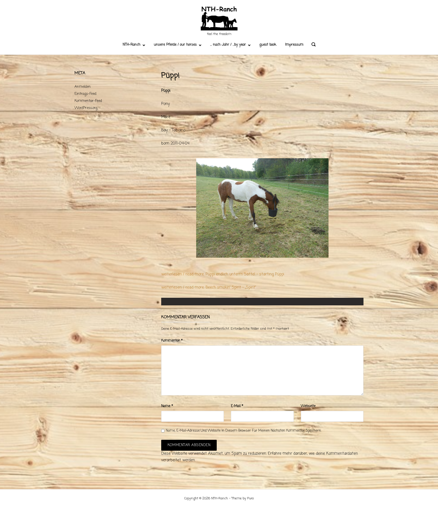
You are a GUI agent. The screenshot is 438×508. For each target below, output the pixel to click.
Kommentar (172, 340)
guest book (267, 44)
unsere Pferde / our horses (175, 44)
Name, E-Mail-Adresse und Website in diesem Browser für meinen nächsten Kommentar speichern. (243, 430)
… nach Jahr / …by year (228, 44)
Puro (250, 498)
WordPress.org (86, 108)
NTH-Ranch (131, 44)
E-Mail (237, 406)
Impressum (294, 44)
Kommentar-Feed (88, 101)
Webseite (308, 406)
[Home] (219, 19)
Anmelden (83, 87)
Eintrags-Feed (85, 94)
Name (167, 406)
